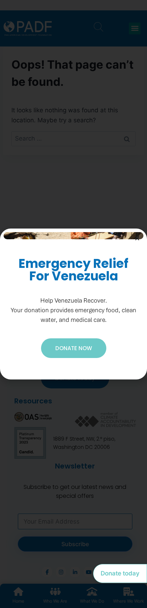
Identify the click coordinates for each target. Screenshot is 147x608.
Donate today (120, 573)
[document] (73, 304)
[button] (137, 238)
